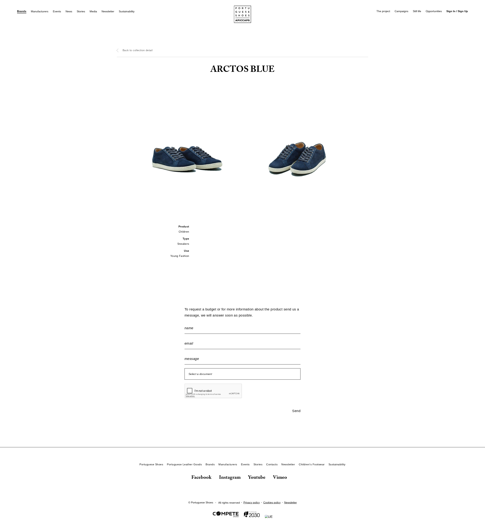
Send (296, 411)
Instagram (230, 478)
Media (93, 11)
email (189, 343)
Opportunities (434, 11)
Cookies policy (272, 502)
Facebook (201, 478)
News (69, 11)
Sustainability (127, 11)
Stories (81, 11)
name (189, 328)
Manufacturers (39, 11)
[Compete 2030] (226, 514)
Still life (417, 11)
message (192, 359)
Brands (21, 11)
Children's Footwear (312, 464)
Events (57, 11)
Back (138, 50)
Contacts (272, 464)
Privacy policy (251, 502)
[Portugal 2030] (252, 514)
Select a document (200, 373)
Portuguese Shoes (151, 464)
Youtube (256, 478)
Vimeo (280, 478)
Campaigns (401, 11)
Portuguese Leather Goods (184, 464)
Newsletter (108, 11)
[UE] (269, 516)
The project (383, 11)
